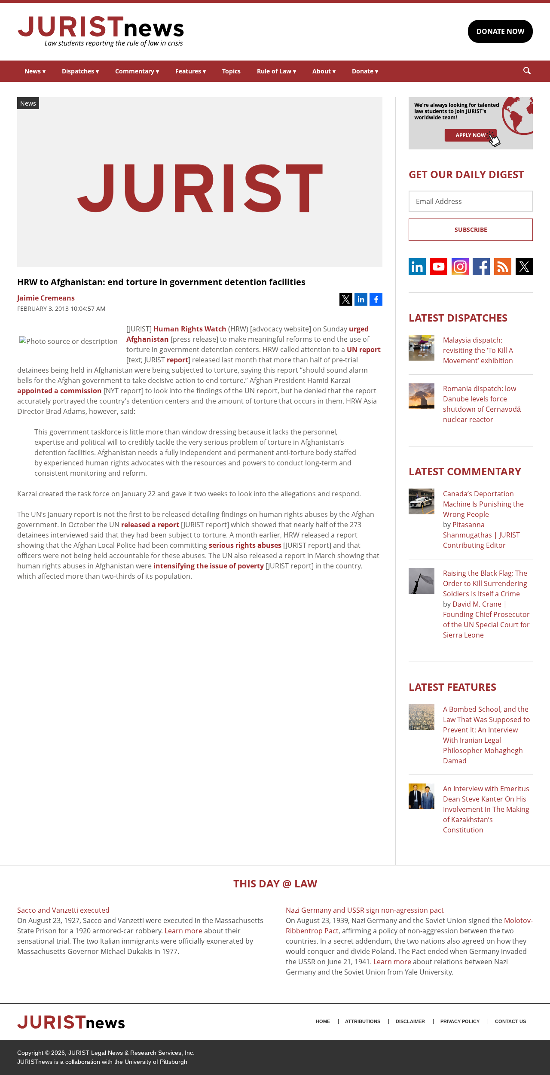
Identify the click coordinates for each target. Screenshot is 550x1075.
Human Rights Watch (189, 329)
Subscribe (471, 229)
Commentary (137, 71)
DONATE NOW (500, 31)
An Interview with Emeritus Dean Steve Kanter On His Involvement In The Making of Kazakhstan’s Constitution (486, 809)
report (177, 359)
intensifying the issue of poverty (208, 566)
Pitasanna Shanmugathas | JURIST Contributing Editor (481, 535)
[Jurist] (101, 32)
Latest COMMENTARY (465, 471)
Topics (231, 71)
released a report (150, 524)
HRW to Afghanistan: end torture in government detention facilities (161, 282)
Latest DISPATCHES (458, 317)
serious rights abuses (245, 545)
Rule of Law (276, 71)
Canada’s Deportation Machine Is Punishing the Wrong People (483, 504)
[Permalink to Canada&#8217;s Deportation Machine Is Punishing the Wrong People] (421, 501)
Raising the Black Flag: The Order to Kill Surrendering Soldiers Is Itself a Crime (485, 583)
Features (190, 71)
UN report (364, 349)
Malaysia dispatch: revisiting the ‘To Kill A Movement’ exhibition (478, 350)
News (35, 71)
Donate (365, 71)
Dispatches (80, 71)
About (324, 71)
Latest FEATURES (452, 687)
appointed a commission (59, 390)
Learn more (183, 930)
